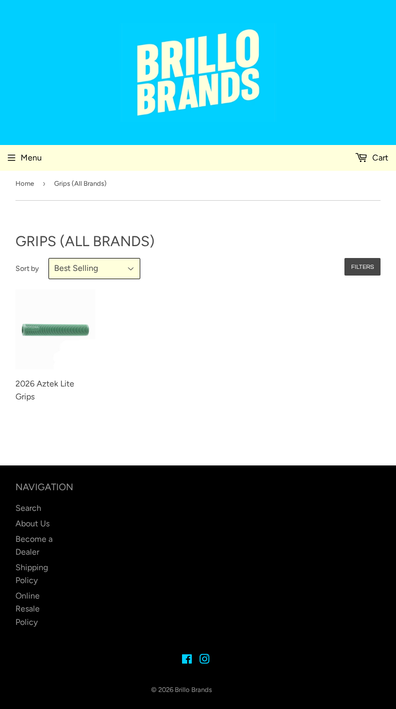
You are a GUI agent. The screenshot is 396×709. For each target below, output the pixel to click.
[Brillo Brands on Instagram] (205, 660)
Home (24, 183)
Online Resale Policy (27, 609)
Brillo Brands (193, 690)
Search (28, 508)
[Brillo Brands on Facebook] (187, 660)
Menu (31, 158)
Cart (379, 158)
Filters (362, 267)
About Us (32, 523)
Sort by (27, 268)
